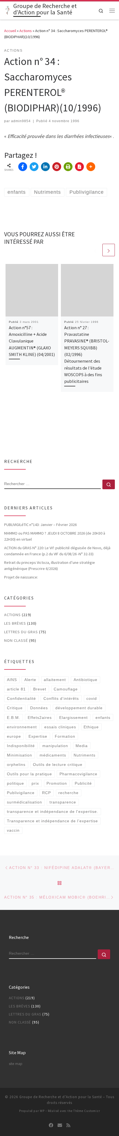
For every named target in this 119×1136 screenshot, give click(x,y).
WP (42, 1111)
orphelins (16, 764)
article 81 (16, 689)
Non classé (16, 640)
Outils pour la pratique (29, 774)
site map (15, 1063)
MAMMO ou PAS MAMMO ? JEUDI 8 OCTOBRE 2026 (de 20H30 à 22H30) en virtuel (54, 536)
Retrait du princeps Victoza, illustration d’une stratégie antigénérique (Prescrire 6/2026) (49, 565)
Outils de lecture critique (57, 764)
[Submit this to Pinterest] (56, 166)
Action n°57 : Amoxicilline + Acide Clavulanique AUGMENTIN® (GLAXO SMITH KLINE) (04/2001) (32, 341)
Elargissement (73, 717)
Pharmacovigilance (78, 774)
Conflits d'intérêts (61, 698)
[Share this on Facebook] (22, 166)
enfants (102, 717)
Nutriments (84, 755)
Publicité (83, 783)
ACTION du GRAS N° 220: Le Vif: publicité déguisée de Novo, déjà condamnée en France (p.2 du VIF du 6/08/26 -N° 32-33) (57, 550)
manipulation (55, 746)
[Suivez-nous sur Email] (60, 1125)
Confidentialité (21, 698)
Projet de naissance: (21, 577)
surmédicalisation (24, 802)
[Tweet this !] (34, 166)
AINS (12, 679)
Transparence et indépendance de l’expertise (52, 821)
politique (15, 783)
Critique (15, 708)
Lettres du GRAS (21, 631)
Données (39, 708)
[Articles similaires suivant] (108, 250)
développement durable (79, 708)
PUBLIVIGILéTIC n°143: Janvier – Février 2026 (40, 524)
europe (14, 736)
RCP (46, 793)
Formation (65, 736)
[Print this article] (68, 166)
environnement (22, 727)
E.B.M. (13, 717)
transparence (63, 802)
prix (35, 783)
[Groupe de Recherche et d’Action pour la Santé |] (7, 10)
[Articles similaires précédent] (95, 250)
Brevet (39, 689)
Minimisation (19, 755)
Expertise (38, 736)
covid (91, 698)
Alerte (30, 679)
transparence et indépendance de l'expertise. (52, 811)
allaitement (55, 679)
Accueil (10, 30)
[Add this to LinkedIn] (45, 166)
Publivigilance (21, 793)
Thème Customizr (86, 1111)
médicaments (53, 755)
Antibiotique (85, 679)
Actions (25, 30)
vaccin (13, 830)
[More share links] (90, 166)
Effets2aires (40, 717)
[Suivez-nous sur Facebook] (51, 1125)
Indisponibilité (21, 746)
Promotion (56, 783)
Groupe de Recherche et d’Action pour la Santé (60, 1097)
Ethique (91, 727)
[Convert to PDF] (79, 166)
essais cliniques (60, 727)
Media (82, 746)
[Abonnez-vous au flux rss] (68, 1125)
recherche (68, 793)
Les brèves (15, 623)
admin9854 (21, 121)
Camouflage (66, 689)
